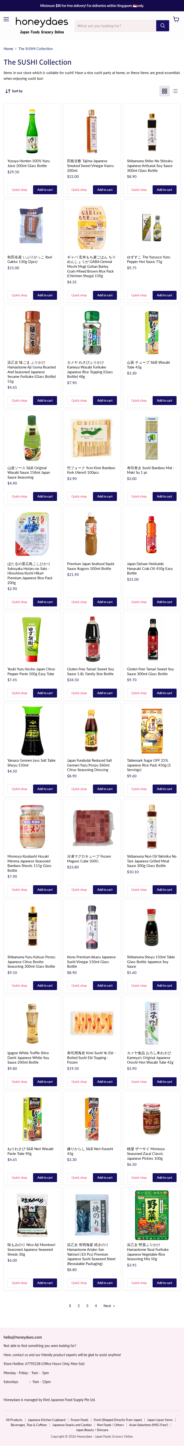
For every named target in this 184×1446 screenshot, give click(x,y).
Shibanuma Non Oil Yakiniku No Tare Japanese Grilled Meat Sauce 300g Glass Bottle (152, 861)
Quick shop (19, 190)
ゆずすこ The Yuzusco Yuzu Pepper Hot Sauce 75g (148, 259)
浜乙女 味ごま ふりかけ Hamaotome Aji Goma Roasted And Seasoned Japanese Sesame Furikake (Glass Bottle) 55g (31, 371)
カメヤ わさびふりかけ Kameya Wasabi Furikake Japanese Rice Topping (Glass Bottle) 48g (90, 369)
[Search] (162, 25)
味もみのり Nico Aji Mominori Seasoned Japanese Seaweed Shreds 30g (31, 1249)
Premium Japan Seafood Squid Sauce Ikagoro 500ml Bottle (90, 566)
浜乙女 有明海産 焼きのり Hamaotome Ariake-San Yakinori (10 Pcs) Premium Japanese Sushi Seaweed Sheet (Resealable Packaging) (91, 1254)
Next (108, 1305)
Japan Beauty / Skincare (92, 1430)
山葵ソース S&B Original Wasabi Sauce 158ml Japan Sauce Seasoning (28, 472)
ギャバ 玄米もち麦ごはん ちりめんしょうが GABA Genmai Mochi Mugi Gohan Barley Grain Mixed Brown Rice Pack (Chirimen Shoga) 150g (91, 266)
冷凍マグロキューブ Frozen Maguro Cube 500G (89, 858)
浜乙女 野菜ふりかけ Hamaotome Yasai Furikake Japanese (148, 1251)
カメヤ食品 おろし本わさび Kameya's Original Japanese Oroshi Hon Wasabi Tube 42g (150, 1057)
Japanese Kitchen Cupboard (46, 1420)
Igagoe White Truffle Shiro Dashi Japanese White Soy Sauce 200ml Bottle (28, 1057)
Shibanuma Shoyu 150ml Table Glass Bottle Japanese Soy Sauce (151, 961)
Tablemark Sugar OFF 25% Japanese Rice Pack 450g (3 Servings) (149, 765)
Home (8, 49)
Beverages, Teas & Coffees (29, 1425)
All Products (14, 1420)
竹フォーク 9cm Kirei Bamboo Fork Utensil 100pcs (91, 470)
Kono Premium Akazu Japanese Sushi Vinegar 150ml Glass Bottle (91, 961)
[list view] (175, 91)
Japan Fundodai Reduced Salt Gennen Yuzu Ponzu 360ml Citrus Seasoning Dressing (89, 765)
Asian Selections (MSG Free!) (148, 1425)
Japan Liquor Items (160, 1420)
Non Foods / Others (110, 1425)
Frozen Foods (79, 1420)
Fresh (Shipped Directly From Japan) (118, 1420)
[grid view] (164, 91)
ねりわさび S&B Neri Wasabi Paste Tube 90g (30, 1151)
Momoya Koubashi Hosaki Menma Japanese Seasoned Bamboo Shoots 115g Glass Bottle (29, 863)
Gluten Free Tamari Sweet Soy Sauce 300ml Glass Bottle (150, 671)
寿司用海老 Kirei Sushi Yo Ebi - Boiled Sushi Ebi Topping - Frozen (91, 1057)
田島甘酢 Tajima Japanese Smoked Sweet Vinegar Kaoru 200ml (90, 165)
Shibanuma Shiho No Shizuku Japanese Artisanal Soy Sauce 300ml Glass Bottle (149, 165)
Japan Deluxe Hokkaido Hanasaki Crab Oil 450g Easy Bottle (150, 568)
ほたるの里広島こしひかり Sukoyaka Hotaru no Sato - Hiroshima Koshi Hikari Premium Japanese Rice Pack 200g (29, 573)
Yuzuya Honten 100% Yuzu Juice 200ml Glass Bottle (28, 163)
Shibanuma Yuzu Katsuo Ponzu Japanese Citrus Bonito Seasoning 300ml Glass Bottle (31, 961)
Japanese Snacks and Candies (72, 1425)
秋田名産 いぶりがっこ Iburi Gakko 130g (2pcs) (29, 259)
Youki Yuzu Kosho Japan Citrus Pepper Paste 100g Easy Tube (31, 671)
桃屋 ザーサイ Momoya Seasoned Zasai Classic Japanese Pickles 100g (146, 1153)
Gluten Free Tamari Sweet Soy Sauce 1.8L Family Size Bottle (90, 671)
